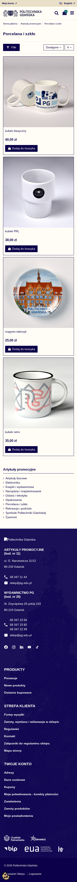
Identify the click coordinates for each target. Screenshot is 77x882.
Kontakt (9, 736)
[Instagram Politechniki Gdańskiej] (14, 647)
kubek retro (12, 432)
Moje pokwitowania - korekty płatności (31, 794)
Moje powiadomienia (18, 815)
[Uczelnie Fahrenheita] (14, 838)
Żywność (11, 517)
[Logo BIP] (11, 849)
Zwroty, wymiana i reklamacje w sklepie (31, 721)
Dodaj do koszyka (23, 148)
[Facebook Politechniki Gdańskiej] (6, 647)
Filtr (13, 47)
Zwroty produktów (17, 808)
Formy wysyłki (14, 714)
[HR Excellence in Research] (60, 849)
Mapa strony (13, 750)
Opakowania (14, 499)
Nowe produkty (14, 685)
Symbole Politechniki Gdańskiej (26, 512)
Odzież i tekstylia (16, 495)
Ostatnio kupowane (18, 692)
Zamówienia (12, 801)
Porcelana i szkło (17, 504)
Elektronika (13, 482)
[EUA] (38, 849)
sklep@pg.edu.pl (21, 583)
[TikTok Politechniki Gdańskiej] (37, 647)
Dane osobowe (14, 779)
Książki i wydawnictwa (20, 487)
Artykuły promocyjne (19, 469)
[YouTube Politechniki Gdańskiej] (29, 647)
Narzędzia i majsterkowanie (23, 491)
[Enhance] (38, 838)
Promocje (10, 678)
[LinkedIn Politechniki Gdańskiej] (21, 647)
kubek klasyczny (15, 130)
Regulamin (11, 729)
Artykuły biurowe (16, 478)
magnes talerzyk (15, 331)
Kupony (9, 787)
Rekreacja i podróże (19, 508)
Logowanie (35, 874)
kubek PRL (12, 231)
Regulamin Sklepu (14, 874)
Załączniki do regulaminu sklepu (27, 743)
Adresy (9, 772)
